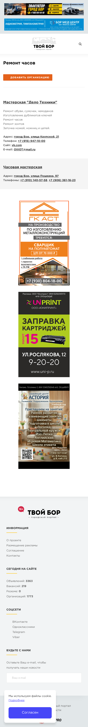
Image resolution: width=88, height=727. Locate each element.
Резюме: (13, 591)
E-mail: (8, 150)
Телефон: (10, 141)
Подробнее (17, 700)
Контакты (13, 556)
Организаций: (19, 597)
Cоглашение (15, 551)
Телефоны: (11, 180)
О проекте (13, 540)
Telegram (18, 632)
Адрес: (8, 137)
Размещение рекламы (22, 546)
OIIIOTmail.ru (24, 150)
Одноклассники (23, 627)
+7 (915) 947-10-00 (31, 141)
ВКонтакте (20, 622)
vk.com (17, 145)
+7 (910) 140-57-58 (33, 180)
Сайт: (7, 145)
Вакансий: (16, 586)
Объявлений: (19, 581)
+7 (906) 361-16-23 (62, 180)
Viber (16, 637)
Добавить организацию (29, 78)
